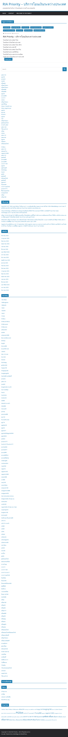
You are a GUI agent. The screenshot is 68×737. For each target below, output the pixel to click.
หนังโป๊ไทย (4, 104)
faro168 (3, 357)
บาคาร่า (3, 98)
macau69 (3, 409)
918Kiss (10, 709)
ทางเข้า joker (4, 125)
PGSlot (19, 712)
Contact (11, 13)
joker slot (3, 127)
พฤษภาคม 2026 (5, 244)
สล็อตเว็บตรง (4, 85)
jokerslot (3, 137)
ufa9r (2, 531)
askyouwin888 (5, 335)
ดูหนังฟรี (3, 157)
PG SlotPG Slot (25, 27)
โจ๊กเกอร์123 (4, 129)
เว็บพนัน (3, 665)
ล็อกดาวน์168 (4, 594)
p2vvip (3, 411)
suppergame (4, 509)
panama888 (4, 414)
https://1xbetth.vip (6, 106)
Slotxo (60, 713)
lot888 (3, 400)
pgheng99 (4, 168)
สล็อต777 (3, 610)
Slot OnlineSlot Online (9, 30)
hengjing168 (4, 370)
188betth (3, 305)
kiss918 (3, 114)
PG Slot (14, 713)
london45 (4, 398)
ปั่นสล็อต (3, 578)
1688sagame (4, 302)
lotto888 (3, 406)
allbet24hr (4, 329)
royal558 (3, 466)
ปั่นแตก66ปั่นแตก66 (28, 30)
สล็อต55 (3, 605)
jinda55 (3, 79)
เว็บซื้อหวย (4, 662)
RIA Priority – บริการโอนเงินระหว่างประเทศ (34, 4)
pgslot (3, 93)
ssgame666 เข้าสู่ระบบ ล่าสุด (9, 507)
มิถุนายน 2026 (5, 241)
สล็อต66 (3, 83)
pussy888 (4, 96)
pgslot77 (3, 182)
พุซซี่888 (3, 586)
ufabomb (3, 537)
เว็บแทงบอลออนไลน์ (6, 668)
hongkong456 (5, 373)
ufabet (3, 534)
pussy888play (5, 458)
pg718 (3, 422)
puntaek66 (4, 447)
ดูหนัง (2, 174)
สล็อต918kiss (12, 720)
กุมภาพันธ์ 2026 (5, 252)
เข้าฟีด (3, 694)
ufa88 (2, 526)
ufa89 (2, 529)
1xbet (2, 308)
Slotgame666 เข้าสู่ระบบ (7, 499)
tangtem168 (4, 512)
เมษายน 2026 (4, 246)
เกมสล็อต (3, 654)
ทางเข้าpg (4, 564)
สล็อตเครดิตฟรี (5, 635)
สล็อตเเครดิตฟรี (5, 640)
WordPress (24, 734)
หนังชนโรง (4, 151)
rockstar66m (4, 463)
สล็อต (2, 131)
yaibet (3, 548)
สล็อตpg (3, 619)
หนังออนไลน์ (4, 178)
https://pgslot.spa (6, 108)
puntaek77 (4, 449)
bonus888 (4, 346)
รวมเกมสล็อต (4, 591)
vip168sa (3, 545)
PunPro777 (26, 713)
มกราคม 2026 (5, 254)
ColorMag (15, 734)
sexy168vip (4, 485)
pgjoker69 (4, 425)
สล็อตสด (3, 627)
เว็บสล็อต (42, 720)
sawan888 (4, 477)
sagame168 (4, 471)
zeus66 (3, 550)
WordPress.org (5, 699)
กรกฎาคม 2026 (5, 238)
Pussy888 (38, 713)
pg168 (3, 77)
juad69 (3, 384)
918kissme (4, 327)
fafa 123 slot (4, 354)
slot (2, 118)
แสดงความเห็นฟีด (6, 697)
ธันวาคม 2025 (5, 257)
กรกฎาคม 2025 (5, 271)
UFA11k (3, 520)
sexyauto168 (4, 488)
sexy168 (3, 482)
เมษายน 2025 (4, 279)
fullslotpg (4, 170)
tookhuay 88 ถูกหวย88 (7, 518)
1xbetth (3, 310)
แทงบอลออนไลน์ (48, 720)
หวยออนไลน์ (4, 193)
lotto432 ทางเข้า (5, 403)
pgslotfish (4, 436)
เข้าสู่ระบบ (4, 691)
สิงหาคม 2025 (5, 268)
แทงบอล (3, 670)
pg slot (3, 112)
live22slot (4, 395)
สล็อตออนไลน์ (5, 143)
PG (11, 713)
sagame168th (5, 153)
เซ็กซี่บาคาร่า (4, 659)
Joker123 (53, 709)
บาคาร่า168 (4, 163)
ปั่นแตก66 (3, 184)
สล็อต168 (3, 197)
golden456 (4, 365)
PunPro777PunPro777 (48, 27)
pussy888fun (4, 455)
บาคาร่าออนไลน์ (5, 186)
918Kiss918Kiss (7, 27)
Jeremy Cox (16, 33)
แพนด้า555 (4, 673)
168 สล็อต (4, 299)
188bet (6, 709)
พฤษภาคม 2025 (5, 276)
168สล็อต (3, 709)
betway (3, 340)
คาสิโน (3, 553)
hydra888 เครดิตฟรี (6, 376)
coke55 (3, 351)
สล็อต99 (3, 616)
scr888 (3, 479)
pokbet (3, 439)
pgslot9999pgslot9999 (36, 27)
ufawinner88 (4, 542)
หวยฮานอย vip (5, 651)
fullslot (3, 359)
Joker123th (3, 713)
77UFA (3, 316)
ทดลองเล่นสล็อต (5, 561)
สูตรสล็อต (3, 646)
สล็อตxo (3, 141)
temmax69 (4, 515)
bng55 (3, 343)
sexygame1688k (5, 490)
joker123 (3, 75)
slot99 (3, 81)
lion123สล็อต (4, 389)
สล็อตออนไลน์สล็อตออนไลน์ (39, 30)
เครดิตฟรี (3, 657)
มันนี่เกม (3, 589)
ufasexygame (5, 539)
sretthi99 (3, 504)
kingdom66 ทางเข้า (6, 387)
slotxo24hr (4, 501)
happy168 (4, 368)
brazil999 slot (5, 349)
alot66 (3, 332)
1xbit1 (3, 313)
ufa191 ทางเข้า (5, 523)
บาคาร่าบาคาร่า (20, 30)
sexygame (57, 713)
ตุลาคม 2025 (4, 263)
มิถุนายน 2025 (5, 274)
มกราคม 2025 (5, 287)
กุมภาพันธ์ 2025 (5, 284)
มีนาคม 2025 (4, 282)
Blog (4, 13)
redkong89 (4, 460)
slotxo (3, 100)
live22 (3, 172)
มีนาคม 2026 (4, 249)
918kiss (3, 147)
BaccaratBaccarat (16, 27)
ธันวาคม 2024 (5, 290)
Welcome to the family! (24, 13)
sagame (3, 469)
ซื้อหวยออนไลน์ (5, 190)
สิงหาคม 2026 (5, 235)
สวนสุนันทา (4, 643)
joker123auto (59, 709)
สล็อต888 (3, 89)
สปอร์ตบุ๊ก (3, 597)
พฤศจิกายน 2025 (5, 260)
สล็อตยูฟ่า (3, 624)
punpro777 (4, 188)
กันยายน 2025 (5, 265)
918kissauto (4, 324)
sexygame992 (5, 493)
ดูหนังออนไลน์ (5, 123)
